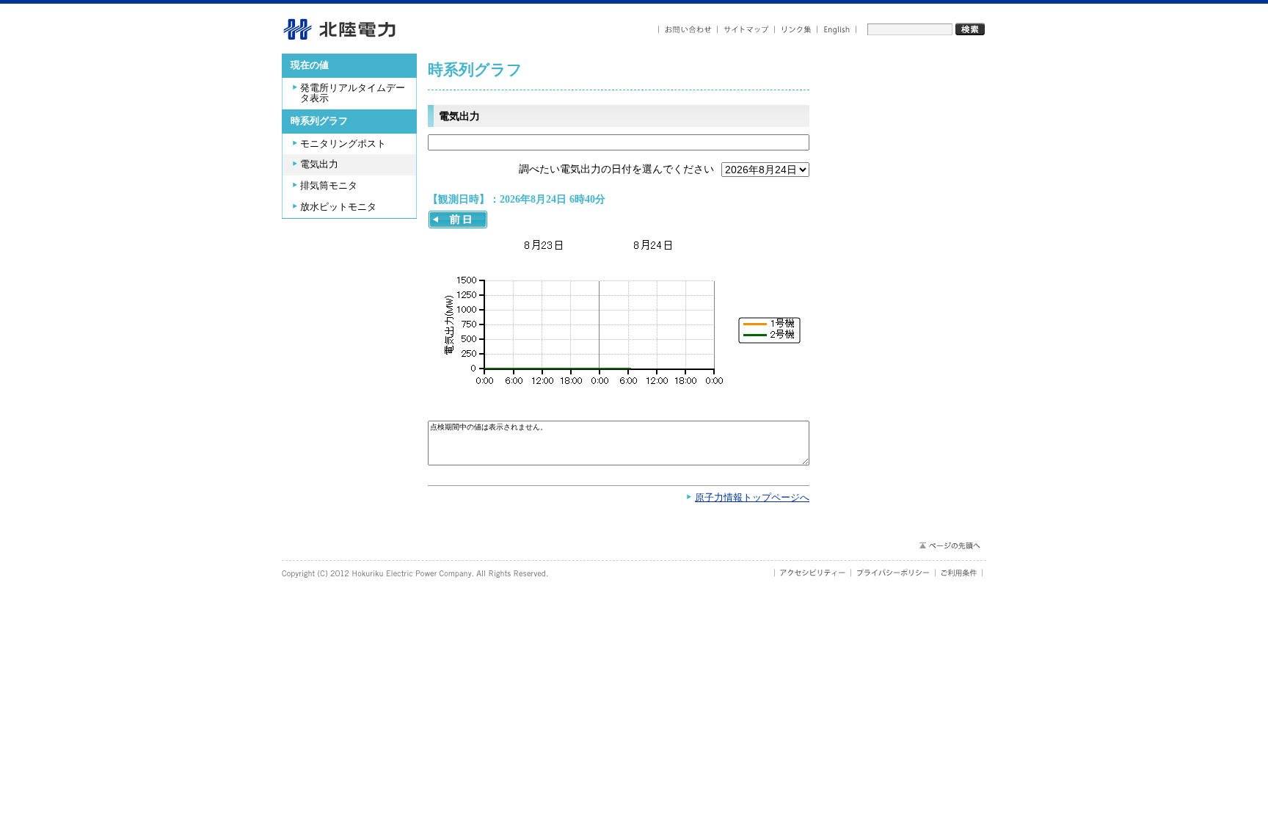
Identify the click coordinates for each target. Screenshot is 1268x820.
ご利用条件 (959, 572)
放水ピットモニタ (338, 207)
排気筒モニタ (328, 186)
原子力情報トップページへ (752, 498)
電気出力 (319, 164)
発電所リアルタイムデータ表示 (352, 93)
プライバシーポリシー (893, 572)
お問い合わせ (688, 30)
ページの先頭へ (949, 545)
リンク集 (796, 30)
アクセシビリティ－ (812, 572)
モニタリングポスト (343, 144)
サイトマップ (746, 30)
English (836, 30)
